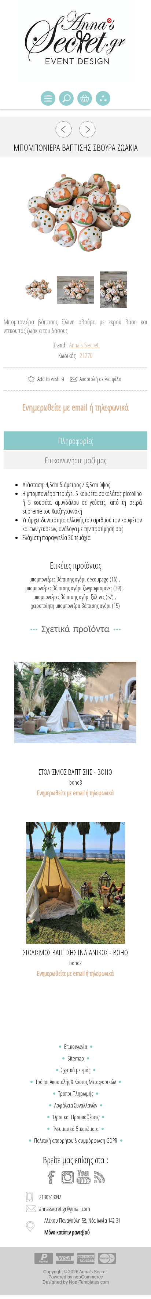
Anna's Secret (84, 344)
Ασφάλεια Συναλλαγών (75, 1105)
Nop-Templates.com (89, 1282)
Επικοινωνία (75, 1047)
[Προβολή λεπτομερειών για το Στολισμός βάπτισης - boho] (75, 702)
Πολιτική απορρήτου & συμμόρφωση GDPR (75, 1140)
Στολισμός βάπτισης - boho (75, 772)
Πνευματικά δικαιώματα (75, 1129)
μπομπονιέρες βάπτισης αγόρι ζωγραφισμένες (68, 588)
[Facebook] (51, 1177)
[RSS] (99, 1177)
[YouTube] (83, 1177)
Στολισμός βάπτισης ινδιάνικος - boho (75, 952)
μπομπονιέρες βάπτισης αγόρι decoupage (68, 579)
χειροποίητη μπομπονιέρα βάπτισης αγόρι (71, 606)
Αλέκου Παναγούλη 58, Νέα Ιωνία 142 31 (82, 1226)
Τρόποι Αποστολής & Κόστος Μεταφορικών (76, 1082)
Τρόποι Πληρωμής (75, 1094)
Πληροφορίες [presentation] (75, 440)
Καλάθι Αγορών (84, 98)
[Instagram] (67, 1177)
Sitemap (75, 1058)
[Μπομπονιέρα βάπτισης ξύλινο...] (63, 129)
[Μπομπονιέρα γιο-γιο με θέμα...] (87, 129)
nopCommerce (88, 1277)
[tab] (75, 440)
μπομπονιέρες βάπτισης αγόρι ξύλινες (68, 597)
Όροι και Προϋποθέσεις (75, 1117)
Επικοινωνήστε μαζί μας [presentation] (75, 460)
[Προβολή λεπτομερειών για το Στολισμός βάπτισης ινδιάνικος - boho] (75, 883)
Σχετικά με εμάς (75, 1070)
